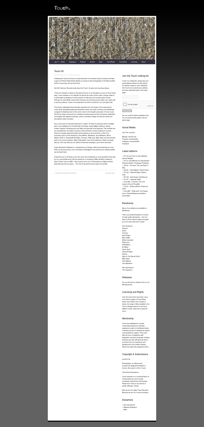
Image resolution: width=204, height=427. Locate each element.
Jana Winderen (127, 263)
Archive (92, 62)
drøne (124, 231)
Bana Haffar (126, 238)
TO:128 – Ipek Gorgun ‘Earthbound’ (136, 177)
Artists (63, 62)
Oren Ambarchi (127, 226)
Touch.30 (77, 75)
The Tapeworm (127, 270)
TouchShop (123, 62)
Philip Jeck (125, 242)
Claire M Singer (127, 252)
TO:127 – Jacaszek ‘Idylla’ (132, 179)
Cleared (125, 228)
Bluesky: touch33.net (129, 137)
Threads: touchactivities (130, 139)
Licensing (134, 62)
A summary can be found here (70, 83)
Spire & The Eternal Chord (131, 256)
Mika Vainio (126, 259)
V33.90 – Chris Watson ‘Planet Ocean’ (136, 170)
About (144, 62)
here (147, 115)
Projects (83, 62)
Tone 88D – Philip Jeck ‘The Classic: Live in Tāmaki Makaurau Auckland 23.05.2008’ (135, 193)
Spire (101, 62)
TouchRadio (111, 62)
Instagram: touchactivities (130, 141)
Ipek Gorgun (126, 235)
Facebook (125, 144)
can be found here (64, 150)
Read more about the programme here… (136, 347)
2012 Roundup (111, 173)
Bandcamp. (126, 210)
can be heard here (60, 152)
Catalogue (72, 62)
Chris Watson (126, 261)
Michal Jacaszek (127, 240)
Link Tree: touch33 (128, 132)
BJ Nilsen (125, 247)
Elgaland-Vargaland (130, 407)
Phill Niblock (126, 245)
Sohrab (124, 254)
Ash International (128, 267)
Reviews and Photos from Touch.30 (65, 173)
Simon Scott (126, 249)
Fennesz (125, 233)
